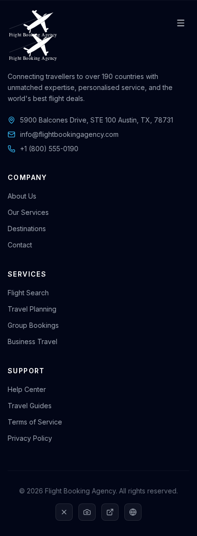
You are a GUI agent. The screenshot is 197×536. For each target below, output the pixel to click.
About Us (22, 196)
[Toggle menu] (180, 23)
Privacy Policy (30, 438)
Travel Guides (30, 406)
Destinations (27, 228)
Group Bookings (33, 325)
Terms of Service (35, 422)
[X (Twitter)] (64, 512)
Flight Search (28, 293)
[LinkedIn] (110, 512)
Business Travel (32, 341)
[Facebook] (133, 512)
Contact (20, 245)
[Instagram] (87, 512)
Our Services (28, 212)
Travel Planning (32, 309)
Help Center (27, 389)
